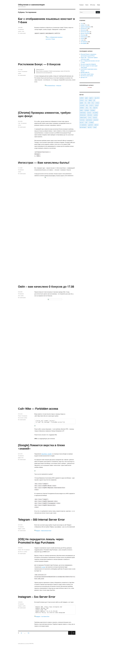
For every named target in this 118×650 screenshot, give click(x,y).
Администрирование (85, 26)
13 (29, 633)
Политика (83, 35)
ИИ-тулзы (92, 5)
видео (81, 110)
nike (19, 417)
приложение (89, 119)
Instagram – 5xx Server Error (36, 597)
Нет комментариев (22, 33)
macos (97, 102)
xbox (87, 107)
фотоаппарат (83, 127)
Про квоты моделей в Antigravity (88, 64)
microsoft (82, 105)
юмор (95, 127)
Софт (19, 123)
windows (82, 107)
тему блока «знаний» (46, 454)
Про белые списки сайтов (87, 75)
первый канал (83, 117)
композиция (82, 112)
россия (81, 122)
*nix (81, 23)
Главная (81, 5)
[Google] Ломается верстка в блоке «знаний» (41, 446)
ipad (89, 102)
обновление (83, 115)
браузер (95, 107)
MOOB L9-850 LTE (85, 72)
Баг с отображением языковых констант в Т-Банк (46, 20)
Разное (19, 71)
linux (93, 102)
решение (96, 119)
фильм (96, 124)
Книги (86, 5)
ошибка (19, 31)
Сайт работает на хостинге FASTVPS (25, 643)
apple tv (91, 97)
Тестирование (21, 29)
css (86, 100)
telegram (19, 528)
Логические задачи (85, 31)
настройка (95, 112)
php (87, 105)
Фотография (83, 43)
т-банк (23, 31)
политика (82, 119)
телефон (91, 122)
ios (22, 551)
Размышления (84, 36)
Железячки (83, 30)
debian (90, 100)
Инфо (98, 5)
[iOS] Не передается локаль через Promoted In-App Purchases (40, 540)
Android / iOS (20, 549)
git (94, 100)
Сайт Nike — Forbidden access (38, 408)
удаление (90, 124)
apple (86, 97)
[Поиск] (98, 12)
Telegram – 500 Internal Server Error (41, 519)
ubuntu (96, 105)
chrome (19, 125)
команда (87, 110)
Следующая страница (73, 634)
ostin (19, 295)
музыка (89, 112)
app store (20, 551)
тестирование (83, 124)
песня (89, 117)
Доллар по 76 (84, 77)
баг (90, 107)
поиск (22, 457)
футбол (90, 127)
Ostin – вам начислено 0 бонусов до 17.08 (46, 286)
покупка (95, 117)
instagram (20, 605)
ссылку (43, 567)
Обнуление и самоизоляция (31, 4)
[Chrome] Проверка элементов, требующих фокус (44, 114)
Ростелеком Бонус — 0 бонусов (39, 64)
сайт (86, 122)
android (81, 97)
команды (93, 110)
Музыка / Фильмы (85, 33)
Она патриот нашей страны (87, 74)
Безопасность (84, 28)
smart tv (91, 105)
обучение (89, 115)
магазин (21, 417)
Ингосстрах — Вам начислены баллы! (43, 162)
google (19, 457)
